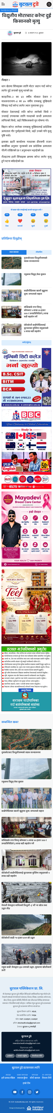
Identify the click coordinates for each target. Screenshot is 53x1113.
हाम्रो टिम (26, 1083)
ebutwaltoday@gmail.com (29, 1023)
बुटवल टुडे (17, 33)
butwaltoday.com (21, 1102)
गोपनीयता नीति (37, 1056)
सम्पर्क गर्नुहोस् (22, 1056)
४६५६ (34, 1011)
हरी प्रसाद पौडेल (8, 1078)
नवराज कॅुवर (22, 1078)
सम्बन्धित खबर (9, 722)
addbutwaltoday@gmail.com (26, 1050)
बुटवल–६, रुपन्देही (29, 1027)
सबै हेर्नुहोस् (26, 342)
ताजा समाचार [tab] (14, 252)
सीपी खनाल (35, 1078)
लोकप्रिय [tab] (39, 252)
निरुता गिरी (47, 1078)
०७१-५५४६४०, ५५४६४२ (28, 1019)
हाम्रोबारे (10, 1056)
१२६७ (34, 1015)
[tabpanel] (26, 301)
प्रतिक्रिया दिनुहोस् (11, 239)
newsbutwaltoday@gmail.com (26, 1043)
